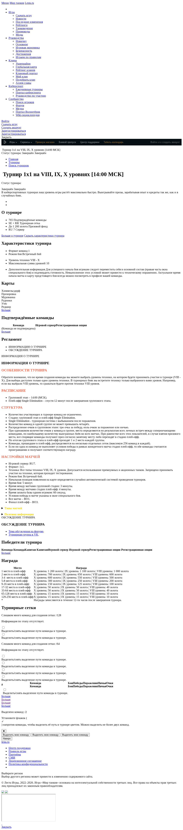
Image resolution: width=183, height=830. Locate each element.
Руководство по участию (31, 95)
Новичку (21, 41)
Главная (13, 159)
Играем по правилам (28, 57)
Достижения (23, 53)
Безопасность (24, 50)
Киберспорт (16, 86)
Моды (19, 34)
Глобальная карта (26, 66)
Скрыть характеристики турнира (44, 235)
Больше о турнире (12, 235)
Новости (21, 18)
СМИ (12, 757)
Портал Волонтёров (28, 111)
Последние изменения (29, 21)
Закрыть (6, 826)
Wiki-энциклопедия (27, 115)
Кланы (13, 60)
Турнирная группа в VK (23, 534)
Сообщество (16, 98)
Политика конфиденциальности (28, 764)
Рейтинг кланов (25, 70)
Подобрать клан (25, 79)
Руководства (16, 37)
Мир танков (17, 2)
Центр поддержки (20, 748)
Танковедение (24, 28)
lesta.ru (5, 741)
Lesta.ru (29, 2)
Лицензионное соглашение (25, 760)
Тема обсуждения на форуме (26, 531)
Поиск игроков (25, 102)
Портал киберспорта (28, 92)
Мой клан (22, 76)
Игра (12, 12)
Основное (22, 44)
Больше (6, 310)
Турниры (14, 162)
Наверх (7, 738)
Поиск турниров (19, 165)
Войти (153, 142)
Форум (20, 105)
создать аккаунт (171, 142)
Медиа (20, 108)
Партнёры (15, 754)
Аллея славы (23, 82)
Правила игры (17, 751)
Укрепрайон (23, 63)
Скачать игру (24, 15)
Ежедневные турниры (29, 89)
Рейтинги (22, 25)
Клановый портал (27, 73)
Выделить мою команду (16, 734)
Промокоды (23, 31)
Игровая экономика (28, 47)
